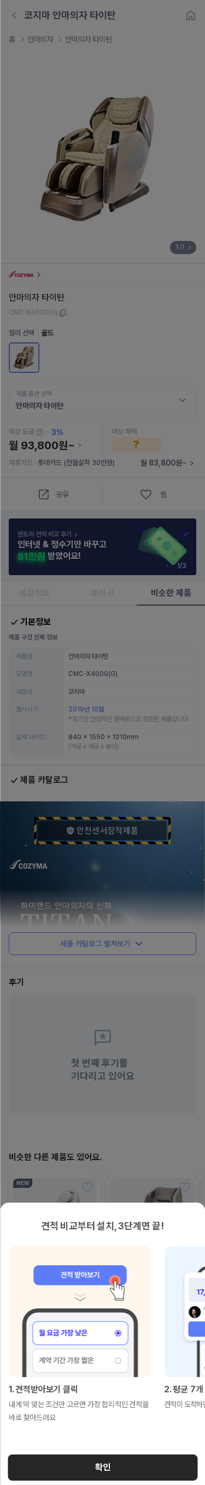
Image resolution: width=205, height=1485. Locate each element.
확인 (102, 1467)
